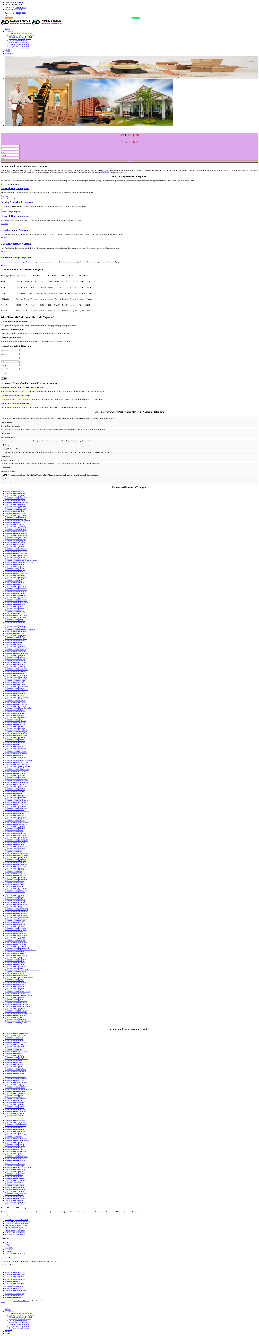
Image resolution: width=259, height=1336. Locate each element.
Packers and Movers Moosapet (14, 691)
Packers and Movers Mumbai (14, 1283)
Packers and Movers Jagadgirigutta (16, 808)
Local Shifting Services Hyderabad (20, 39)
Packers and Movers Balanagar (15, 795)
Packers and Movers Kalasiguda (15, 628)
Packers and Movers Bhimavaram (15, 1070)
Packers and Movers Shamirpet (15, 826)
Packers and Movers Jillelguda (14, 926)
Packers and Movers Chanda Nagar (16, 677)
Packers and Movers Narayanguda (16, 559)
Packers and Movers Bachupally (15, 684)
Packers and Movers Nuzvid (14, 1153)
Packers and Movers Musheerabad (16, 531)
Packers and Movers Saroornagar (15, 901)
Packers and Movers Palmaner (14, 1155)
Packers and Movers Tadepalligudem (16, 1086)
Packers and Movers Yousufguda (15, 666)
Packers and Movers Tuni (13, 1117)
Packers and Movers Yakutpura (15, 790)
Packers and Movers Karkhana (14, 633)
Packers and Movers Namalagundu (16, 601)
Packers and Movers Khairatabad (15, 517)
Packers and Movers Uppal (13, 872)
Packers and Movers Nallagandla (15, 1008)
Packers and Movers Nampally (14, 579)
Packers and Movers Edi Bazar (15, 741)
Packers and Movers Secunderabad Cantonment (20, 630)
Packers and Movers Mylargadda (15, 599)
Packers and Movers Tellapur (14, 1017)
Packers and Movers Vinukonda (15, 1122)
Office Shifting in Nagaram (15, 216)
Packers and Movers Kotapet (14, 968)
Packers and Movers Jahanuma (15, 750)
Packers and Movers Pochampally (16, 1012)
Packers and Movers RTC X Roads (16, 551)
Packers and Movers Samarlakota (15, 1178)
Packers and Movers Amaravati (15, 1088)
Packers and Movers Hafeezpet (15, 671)
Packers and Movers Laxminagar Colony (18, 948)
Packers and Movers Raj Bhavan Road (17, 520)
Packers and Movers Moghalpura (15, 748)
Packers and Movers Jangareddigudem (17, 1140)
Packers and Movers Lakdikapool (15, 522)
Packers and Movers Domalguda (15, 539)
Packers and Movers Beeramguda (15, 702)
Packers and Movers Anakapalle (15, 1091)
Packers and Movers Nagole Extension (17, 1006)
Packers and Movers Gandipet (14, 961)
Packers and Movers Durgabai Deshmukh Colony (21, 561)
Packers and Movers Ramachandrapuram (18, 1167)
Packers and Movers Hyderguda (15, 541)
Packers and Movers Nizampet (14, 688)
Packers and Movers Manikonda (15, 646)
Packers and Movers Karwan (14, 744)
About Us (8, 30)
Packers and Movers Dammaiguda (16, 864)
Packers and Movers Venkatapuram (16, 824)
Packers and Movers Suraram (14, 810)
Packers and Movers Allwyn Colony (16, 679)
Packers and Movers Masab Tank (15, 528)
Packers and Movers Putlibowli (15, 775)
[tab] (129, 387)
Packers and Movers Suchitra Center (16, 804)
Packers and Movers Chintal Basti (16, 530)
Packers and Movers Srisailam (14, 1113)
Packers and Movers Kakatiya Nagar (16, 839)
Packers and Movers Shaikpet (14, 953)
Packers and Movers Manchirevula (16, 1001)
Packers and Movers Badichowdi (15, 577)
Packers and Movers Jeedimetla (15, 791)
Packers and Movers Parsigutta (14, 608)
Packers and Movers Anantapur (15, 1048)
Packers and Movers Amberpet (14, 564)
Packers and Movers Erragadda (15, 510)
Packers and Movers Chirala (14, 1097)
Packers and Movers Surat (13, 1281)
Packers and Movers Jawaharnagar (16, 866)
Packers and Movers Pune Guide (15, 1253)
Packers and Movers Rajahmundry (16, 1042)
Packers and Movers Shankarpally (16, 1015)
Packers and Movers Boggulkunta (16, 588)
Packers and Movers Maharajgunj (15, 757)
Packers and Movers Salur (13, 1176)
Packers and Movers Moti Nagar (15, 513)
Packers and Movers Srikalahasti (15, 1111)
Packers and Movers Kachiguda (15, 575)
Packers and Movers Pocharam (15, 892)
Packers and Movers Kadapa (14, 1050)
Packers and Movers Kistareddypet (16, 704)
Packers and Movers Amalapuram (15, 1093)
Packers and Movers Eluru (13, 1053)
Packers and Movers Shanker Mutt (16, 550)
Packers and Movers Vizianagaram (16, 1051)
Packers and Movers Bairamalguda (16, 913)
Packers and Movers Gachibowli (15, 650)
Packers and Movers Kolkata (14, 1287)
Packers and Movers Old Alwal (15, 821)
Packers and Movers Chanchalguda (16, 732)
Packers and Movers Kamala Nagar (16, 857)
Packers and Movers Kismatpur (15, 962)
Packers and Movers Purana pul (15, 773)
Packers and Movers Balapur (14, 922)
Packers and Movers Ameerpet (14, 491)
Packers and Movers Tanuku (14, 1115)
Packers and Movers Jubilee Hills (15, 661)
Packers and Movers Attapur (14, 957)
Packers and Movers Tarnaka (14, 619)
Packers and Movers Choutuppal (15, 982)
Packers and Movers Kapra (13, 852)
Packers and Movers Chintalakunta (16, 915)
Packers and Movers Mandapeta (15, 1202)
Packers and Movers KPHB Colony (16, 686)
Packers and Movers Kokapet (14, 997)
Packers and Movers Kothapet (14, 906)
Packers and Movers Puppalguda (15, 966)
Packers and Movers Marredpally (15, 635)
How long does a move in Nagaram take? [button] (15, 403)
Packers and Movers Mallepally (15, 939)
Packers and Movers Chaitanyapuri (16, 911)
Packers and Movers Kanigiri (14, 1148)
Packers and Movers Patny (13, 610)
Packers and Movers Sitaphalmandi (16, 617)
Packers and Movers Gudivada (14, 1080)
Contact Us (8, 1251)
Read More (4, 196)
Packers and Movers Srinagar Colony (17, 668)
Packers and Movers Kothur (14, 999)
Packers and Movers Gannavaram (15, 1099)
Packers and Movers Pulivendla (15, 1164)
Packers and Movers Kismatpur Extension (18, 995)
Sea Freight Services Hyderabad (19, 48)
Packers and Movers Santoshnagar (16, 779)
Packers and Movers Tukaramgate (16, 626)
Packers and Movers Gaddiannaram (16, 908)
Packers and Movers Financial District (17, 648)
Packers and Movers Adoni (13, 1060)
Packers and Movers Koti (13, 584)
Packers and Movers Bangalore (15, 1274)
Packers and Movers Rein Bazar (15, 777)
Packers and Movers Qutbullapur (15, 806)
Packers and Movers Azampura (15, 724)
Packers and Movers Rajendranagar (16, 955)
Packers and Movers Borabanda (15, 511)
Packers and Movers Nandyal (14, 1057)
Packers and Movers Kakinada (14, 1046)
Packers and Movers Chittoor (14, 1066)
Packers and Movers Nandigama (15, 1204)
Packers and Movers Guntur (14, 1037)
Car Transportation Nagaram (16, 243)
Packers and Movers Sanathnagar (15, 506)
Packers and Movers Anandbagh (15, 833)
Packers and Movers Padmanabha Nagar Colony (20, 950)
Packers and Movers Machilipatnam (16, 1059)
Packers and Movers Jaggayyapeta (16, 1138)
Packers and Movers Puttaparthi (15, 1109)
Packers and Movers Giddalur (14, 1196)
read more (4, 237)
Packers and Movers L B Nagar (15, 899)
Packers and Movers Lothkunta (15, 819)
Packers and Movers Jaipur (13, 1288)
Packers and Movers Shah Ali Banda (16, 782)
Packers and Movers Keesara (14, 830)
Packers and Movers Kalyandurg (15, 1146)
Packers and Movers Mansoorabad (16, 1003)
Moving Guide (9, 53)
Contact (7, 51)
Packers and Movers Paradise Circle (16, 606)
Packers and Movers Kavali (13, 1100)
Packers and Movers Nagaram (14, 862)
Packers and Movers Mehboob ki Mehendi (18, 760)
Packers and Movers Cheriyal (14, 870)
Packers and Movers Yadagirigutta (16, 1023)
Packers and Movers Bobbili (14, 1127)
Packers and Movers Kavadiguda (15, 593)
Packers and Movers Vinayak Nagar (16, 841)
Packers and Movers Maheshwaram (16, 1004)
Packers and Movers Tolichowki (15, 937)
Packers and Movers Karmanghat (15, 928)
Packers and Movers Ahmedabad (15, 1279)
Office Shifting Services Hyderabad (20, 37)
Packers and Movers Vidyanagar (15, 557)
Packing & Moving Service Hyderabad (21, 35)
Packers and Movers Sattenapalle (15, 1180)
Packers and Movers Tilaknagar (15, 566)
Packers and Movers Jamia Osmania (16, 573)
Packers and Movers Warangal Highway (18, 1021)
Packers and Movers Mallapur (14, 886)
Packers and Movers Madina (14, 755)
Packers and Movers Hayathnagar (15, 902)
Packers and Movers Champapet (15, 924)
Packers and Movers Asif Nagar (15, 722)
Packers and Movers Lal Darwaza (16, 752)
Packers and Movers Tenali (13, 1062)
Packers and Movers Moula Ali (15, 842)
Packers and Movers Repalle (14, 1175)
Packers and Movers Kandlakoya (15, 817)
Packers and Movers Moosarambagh (16, 910)
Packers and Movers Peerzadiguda (16, 888)
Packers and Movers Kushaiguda (15, 859)
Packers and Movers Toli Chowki (15, 944)
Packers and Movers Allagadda (15, 1189)
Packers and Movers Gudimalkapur (16, 946)
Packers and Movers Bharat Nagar (16, 508)
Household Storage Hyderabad (19, 44)
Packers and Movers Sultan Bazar (15, 784)
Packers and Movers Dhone (14, 1133)
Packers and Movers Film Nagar (15, 664)
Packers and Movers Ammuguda (15, 835)
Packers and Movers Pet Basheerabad (17, 811)
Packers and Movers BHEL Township (17, 697)
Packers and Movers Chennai (14, 1276)
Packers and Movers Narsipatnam (15, 1149)
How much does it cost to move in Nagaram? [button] (16, 395)
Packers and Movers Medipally (15, 897)
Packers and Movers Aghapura (14, 582)
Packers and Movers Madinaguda (15, 681)
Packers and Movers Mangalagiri (15, 1102)
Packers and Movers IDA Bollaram (16, 706)
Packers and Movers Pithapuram (15, 1160)
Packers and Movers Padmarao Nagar (17, 602)
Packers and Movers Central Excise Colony (19, 562)
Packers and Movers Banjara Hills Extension (19, 977)
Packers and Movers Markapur (14, 1104)
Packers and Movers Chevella (14, 981)
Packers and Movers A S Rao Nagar (16, 853)
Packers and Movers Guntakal (14, 1073)
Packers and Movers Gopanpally (15, 986)
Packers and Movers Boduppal (14, 881)
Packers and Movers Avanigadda (15, 1193)
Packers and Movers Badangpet (15, 921)
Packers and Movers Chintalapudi (15, 1131)
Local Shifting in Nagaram (14, 230)
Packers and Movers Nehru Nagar (16, 515)
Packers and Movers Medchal (14, 813)
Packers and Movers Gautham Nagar (16, 837)
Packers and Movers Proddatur (14, 1064)
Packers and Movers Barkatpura (15, 570)
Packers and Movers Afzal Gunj (15, 712)
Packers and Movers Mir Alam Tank (16, 762)
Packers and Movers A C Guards (15, 526)
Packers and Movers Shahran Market (16, 781)
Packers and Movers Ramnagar (15, 542)
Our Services (9, 31)
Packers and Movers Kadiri (13, 1142)
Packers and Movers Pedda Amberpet (17, 1010)
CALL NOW (9, 18)
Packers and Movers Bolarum (14, 979)
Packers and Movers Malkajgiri (15, 828)
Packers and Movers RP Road (14, 613)
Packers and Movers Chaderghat (15, 717)
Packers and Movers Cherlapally (15, 861)
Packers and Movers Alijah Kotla (15, 721)
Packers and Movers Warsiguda (15, 621)
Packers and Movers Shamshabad (15, 941)
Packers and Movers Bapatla (14, 1095)
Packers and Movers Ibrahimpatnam (16, 935)
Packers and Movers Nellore (14, 1039)
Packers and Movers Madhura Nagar (16, 502)
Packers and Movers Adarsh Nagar (16, 975)
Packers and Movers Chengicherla (16, 890)
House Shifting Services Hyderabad (20, 33)
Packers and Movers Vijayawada (15, 1035)
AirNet (3, 1303)
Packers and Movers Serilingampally (16, 675)
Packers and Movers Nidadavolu (15, 1151)
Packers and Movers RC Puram (15, 699)
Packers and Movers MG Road (15, 595)
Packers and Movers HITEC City (15, 644)
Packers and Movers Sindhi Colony (16, 615)
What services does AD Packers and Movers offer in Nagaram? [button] (22, 387)
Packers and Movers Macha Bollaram (17, 822)
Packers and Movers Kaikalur (14, 1144)
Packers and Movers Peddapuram (15, 1158)
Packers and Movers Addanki (14, 1187)
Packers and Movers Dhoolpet (14, 739)
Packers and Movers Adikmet (14, 546)
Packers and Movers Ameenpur (15, 701)
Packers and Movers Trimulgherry (16, 639)
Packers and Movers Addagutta (15, 622)
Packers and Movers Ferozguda (15, 799)
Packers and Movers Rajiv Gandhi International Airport (22, 970)
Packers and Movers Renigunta (15, 1173)
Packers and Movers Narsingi (14, 964)
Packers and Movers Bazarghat (15, 728)
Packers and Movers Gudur (13, 1137)
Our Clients (8, 1249)
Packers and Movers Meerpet (14, 931)
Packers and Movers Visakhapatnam (16, 1033)
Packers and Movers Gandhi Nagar (16, 553)
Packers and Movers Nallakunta (15, 548)
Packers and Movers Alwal (13, 793)
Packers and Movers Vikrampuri (15, 640)
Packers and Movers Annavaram (15, 1126)
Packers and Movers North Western (16, 670)
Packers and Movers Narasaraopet (16, 1082)
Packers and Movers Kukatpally (15, 673)
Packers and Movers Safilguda (14, 832)
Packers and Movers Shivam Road (16, 571)
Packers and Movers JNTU (13, 990)
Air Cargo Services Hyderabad (19, 46)
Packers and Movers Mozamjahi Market (17, 764)
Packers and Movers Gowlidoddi (15, 651)
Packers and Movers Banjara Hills (16, 662)
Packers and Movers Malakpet (14, 746)
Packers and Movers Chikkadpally (16, 533)
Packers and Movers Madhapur (15, 655)
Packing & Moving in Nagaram (17, 202)
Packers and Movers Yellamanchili (16, 1124)
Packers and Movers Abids (13, 581)
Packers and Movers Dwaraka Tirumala (17, 1135)
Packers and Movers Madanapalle (15, 1071)
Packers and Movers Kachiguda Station (17, 992)
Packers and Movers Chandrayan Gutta (17, 733)
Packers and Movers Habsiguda (15, 877)
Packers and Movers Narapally (14, 895)
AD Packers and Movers (21, 1301)
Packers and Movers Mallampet (15, 693)
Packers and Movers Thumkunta (15, 1019)
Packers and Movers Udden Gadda (16, 786)
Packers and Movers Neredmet (14, 844)
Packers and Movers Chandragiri (15, 1129)
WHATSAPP (136, 18)
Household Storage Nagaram (16, 257)
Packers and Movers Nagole (14, 883)
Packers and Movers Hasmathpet (15, 802)
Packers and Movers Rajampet (14, 1166)
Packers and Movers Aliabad (14, 719)
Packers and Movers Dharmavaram (16, 1079)
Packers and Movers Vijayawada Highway (18, 1089)
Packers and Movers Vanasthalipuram (17, 917)
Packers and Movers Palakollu (14, 1108)
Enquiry (7, 50)
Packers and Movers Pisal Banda (15, 771)
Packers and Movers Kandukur (15, 993)
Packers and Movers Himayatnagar (16, 535)
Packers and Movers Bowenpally (15, 631)
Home (7, 28)
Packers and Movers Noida (13, 1297)
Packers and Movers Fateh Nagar (15, 797)
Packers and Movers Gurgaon (14, 1294)
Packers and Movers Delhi (13, 1295)
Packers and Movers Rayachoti (15, 1169)
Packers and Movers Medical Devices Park (18, 708)
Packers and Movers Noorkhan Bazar (17, 770)
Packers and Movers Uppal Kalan (15, 875)
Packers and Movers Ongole (14, 1055)
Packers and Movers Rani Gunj (15, 612)
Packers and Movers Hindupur (14, 1068)
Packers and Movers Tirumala (14, 1184)
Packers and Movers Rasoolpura (15, 504)
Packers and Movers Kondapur (15, 657)
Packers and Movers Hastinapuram (16, 919)
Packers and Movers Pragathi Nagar (16, 690)
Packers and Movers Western (14, 642)
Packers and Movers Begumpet (15, 493)
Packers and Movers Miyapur (14, 682)
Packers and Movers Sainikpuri (15, 848)
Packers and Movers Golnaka (14, 568)
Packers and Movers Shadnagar (15, 973)
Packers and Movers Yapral (13, 850)
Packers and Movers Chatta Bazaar (16, 735)
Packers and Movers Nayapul (14, 768)
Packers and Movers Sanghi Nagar (16, 933)
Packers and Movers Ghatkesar (15, 873)
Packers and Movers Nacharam (15, 884)
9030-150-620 (105, 172)
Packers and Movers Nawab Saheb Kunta (18, 766)
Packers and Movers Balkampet (15, 500)
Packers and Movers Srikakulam (15, 1077)
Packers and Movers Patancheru (15, 695)
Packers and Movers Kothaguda (15, 659)
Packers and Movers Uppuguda (15, 788)
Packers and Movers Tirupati (14, 1044)
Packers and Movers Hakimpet (14, 988)
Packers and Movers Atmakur (14, 1191)
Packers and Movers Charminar (15, 715)
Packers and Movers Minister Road (16, 597)
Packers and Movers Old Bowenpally (17, 801)
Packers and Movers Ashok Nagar (16, 537)
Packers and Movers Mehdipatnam (16, 942)
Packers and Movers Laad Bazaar (15, 713)
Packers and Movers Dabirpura (15, 737)
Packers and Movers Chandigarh (15, 1290)
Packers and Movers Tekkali (14, 1182)
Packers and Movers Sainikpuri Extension (18, 1013)
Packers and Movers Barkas (14, 726)
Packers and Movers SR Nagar (15, 495)
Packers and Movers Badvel (14, 1195)
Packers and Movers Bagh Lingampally (17, 555)
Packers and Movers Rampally (14, 868)
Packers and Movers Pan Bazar (15, 604)
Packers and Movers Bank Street (15, 586)
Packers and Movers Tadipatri (14, 1084)
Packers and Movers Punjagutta (15, 499)
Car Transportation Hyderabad (18, 40)
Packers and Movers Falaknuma (15, 742)
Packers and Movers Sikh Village (15, 637)
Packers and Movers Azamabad (15, 544)
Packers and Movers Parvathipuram (16, 1157)
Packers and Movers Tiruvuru (14, 1186)
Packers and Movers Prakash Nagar (16, 497)
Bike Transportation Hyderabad (19, 42)
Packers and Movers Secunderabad (16, 590)
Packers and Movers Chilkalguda (15, 592)
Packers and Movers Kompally (15, 815)
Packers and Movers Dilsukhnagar (16, 904)
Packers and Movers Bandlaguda (15, 959)
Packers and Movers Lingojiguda (15, 930)
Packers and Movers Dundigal (14, 984)
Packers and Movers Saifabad (14, 524)
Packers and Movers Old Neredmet (16, 846)
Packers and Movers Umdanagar (15, 972)
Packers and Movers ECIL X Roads (16, 855)
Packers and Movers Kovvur (14, 1200)
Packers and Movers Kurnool (14, 1040)
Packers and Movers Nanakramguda (16, 653)
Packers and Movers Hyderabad (15, 1272)
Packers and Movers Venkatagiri (15, 1120)
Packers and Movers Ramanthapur (16, 879)
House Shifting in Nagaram (15, 188)
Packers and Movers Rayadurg (14, 1171)
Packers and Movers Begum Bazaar (16, 730)
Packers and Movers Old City (14, 710)
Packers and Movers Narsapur (14, 1106)
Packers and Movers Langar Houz (16, 753)
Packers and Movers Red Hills (14, 952)
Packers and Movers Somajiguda (15, 519)
